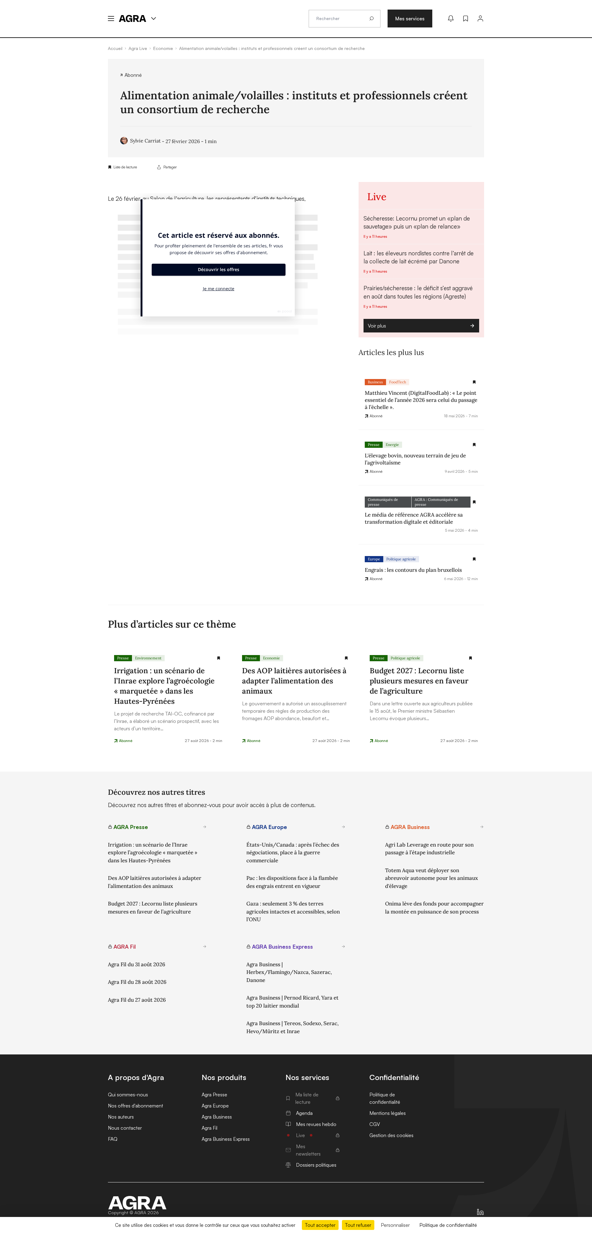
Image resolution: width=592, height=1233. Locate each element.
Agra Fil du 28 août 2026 (137, 982)
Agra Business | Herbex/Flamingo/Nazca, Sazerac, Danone (289, 972)
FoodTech (397, 382)
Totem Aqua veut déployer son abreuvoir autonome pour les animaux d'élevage (431, 878)
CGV (374, 1124)
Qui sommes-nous (128, 1094)
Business (375, 382)
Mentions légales (387, 1113)
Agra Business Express (226, 1139)
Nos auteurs (121, 1117)
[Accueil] (137, 1203)
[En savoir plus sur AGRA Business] (482, 827)
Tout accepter (320, 1225)
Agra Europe (215, 1106)
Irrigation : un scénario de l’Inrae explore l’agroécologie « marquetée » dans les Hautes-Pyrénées (152, 852)
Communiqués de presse (383, 502)
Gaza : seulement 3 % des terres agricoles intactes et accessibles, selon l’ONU (293, 911)
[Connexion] (480, 18)
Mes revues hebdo (316, 1124)
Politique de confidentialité (384, 1098)
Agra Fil (209, 1128)
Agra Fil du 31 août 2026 (136, 964)
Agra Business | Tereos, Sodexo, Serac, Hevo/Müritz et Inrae (292, 1027)
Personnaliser (395, 1225)
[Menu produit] (153, 18)
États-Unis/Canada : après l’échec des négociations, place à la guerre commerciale (292, 852)
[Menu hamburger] (111, 18)
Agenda (304, 1113)
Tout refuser (358, 1225)
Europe (374, 559)
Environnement (148, 658)
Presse (374, 444)
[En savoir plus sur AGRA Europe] (343, 827)
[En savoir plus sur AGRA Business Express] (343, 946)
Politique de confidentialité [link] (448, 1225)
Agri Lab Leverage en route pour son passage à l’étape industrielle (429, 848)
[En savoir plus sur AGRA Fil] (205, 946)
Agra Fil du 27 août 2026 (137, 999)
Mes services (410, 18)
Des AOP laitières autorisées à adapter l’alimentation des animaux (154, 882)
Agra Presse (214, 1094)
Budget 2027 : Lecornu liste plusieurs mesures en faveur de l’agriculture (152, 907)
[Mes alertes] (450, 18)
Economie (271, 658)
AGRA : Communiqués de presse (436, 502)
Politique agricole (401, 559)
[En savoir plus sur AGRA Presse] (205, 827)
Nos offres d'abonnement (135, 1106)
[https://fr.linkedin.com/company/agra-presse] (480, 1212)
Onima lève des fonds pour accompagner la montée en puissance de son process (434, 907)
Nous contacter (125, 1128)
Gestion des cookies (391, 1135)
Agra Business (217, 1117)
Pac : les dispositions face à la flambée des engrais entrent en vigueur (292, 882)
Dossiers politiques (316, 1165)
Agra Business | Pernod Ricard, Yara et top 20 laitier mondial (292, 1001)
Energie (392, 444)
